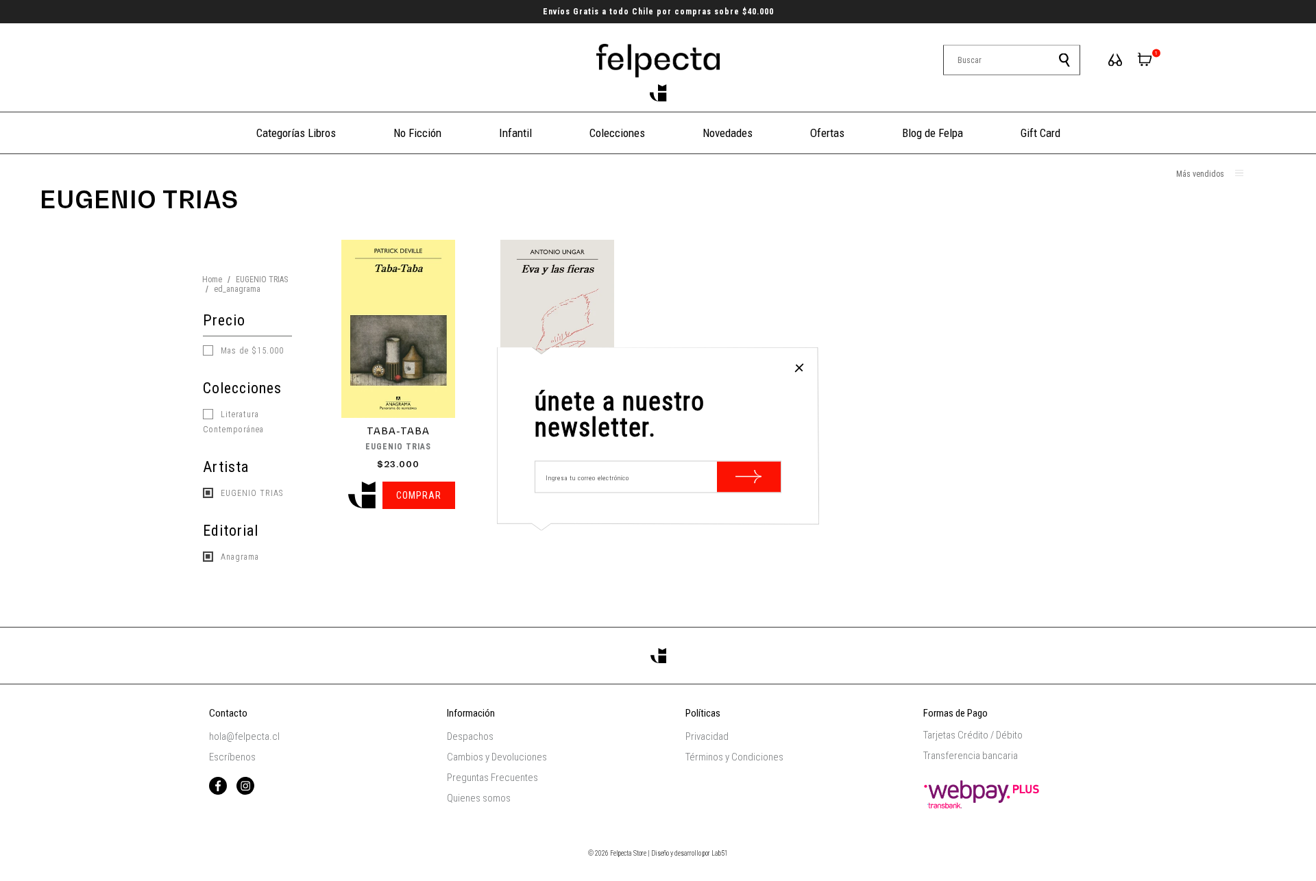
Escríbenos (232, 757)
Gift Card (1040, 133)
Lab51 (719, 853)
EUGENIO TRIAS (262, 279)
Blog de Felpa (932, 133)
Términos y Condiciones (734, 757)
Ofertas (827, 133)
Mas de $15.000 (251, 351)
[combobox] (1012, 60)
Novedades (728, 133)
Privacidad (707, 736)
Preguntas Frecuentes (492, 777)
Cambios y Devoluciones (497, 757)
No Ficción (417, 133)
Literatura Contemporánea (233, 422)
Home (212, 279)
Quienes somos (479, 798)
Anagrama (238, 557)
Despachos (470, 736)
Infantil (515, 133)
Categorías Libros (296, 133)
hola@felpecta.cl (244, 736)
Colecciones (617, 133)
